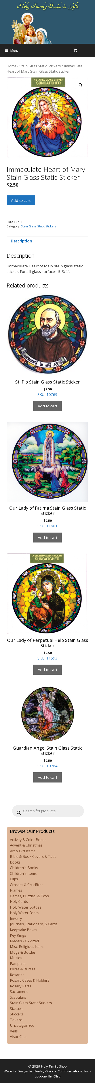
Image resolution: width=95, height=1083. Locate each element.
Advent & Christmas (26, 845)
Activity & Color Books (28, 839)
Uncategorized (22, 1025)
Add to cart (20, 200)
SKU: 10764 (47, 756)
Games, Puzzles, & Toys (29, 896)
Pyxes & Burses (22, 969)
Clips (14, 879)
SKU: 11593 (47, 649)
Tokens (16, 1019)
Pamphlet (18, 963)
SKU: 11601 (47, 516)
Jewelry (16, 918)
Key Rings (18, 935)
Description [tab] (21, 241)
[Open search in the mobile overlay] (90, 50)
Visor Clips (18, 1036)
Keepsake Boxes (23, 929)
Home (11, 66)
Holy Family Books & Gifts (48, 6)
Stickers (16, 1014)
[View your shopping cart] (75, 50)
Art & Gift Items (22, 851)
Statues (16, 1008)
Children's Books (24, 867)
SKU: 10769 (47, 388)
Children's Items (23, 873)
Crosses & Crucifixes (26, 884)
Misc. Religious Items (27, 946)
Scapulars (18, 997)
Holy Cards (19, 901)
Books (15, 862)
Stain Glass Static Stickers (40, 66)
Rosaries (17, 974)
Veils (14, 1031)
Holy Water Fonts (24, 912)
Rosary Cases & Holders (29, 980)
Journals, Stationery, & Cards (33, 924)
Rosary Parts (20, 986)
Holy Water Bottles (25, 907)
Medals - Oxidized (24, 941)
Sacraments (19, 991)
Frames (16, 890)
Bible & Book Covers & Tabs (33, 856)
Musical (16, 957)
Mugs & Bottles (23, 952)
